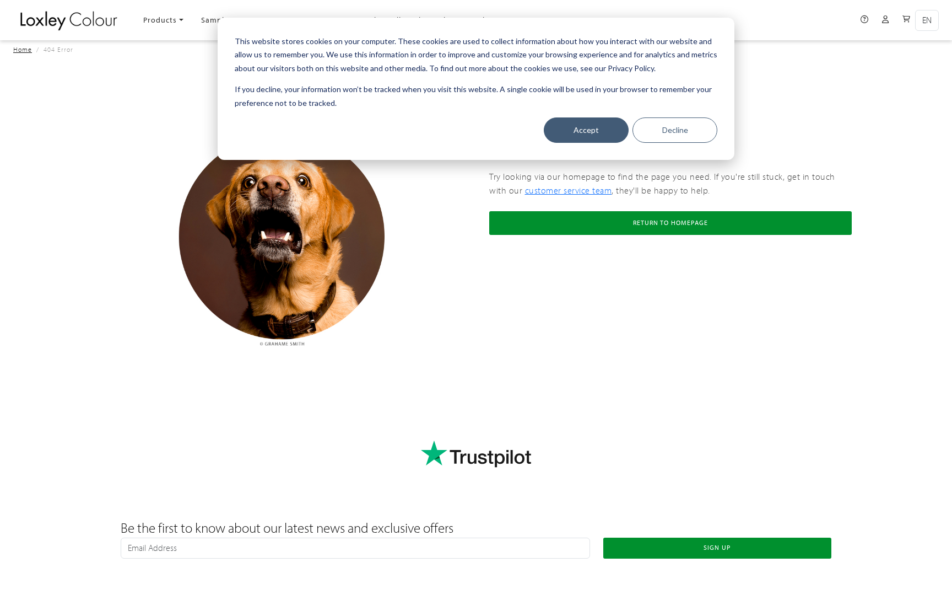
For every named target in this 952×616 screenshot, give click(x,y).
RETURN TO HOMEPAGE (670, 223)
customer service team (568, 191)
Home (22, 49)
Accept (586, 130)
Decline (675, 130)
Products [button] (160, 20)
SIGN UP (717, 547)
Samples (216, 20)
